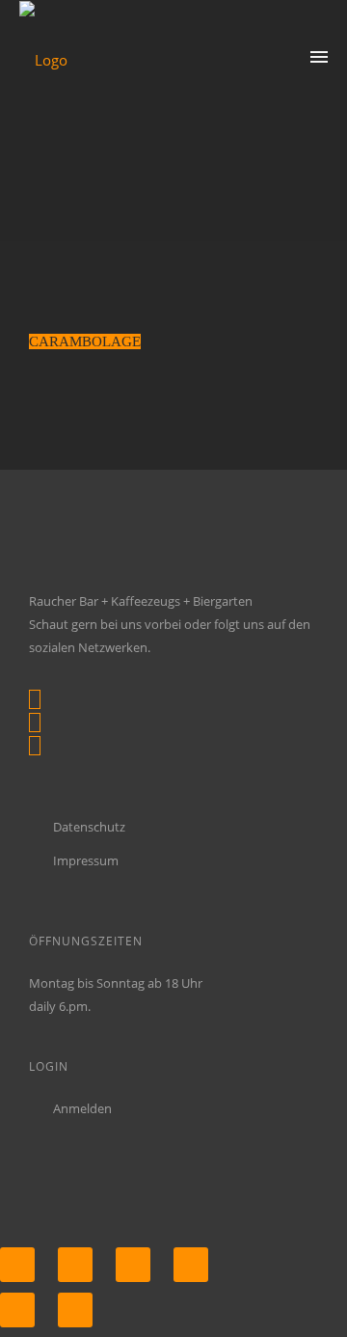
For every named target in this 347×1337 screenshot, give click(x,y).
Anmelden (82, 1108)
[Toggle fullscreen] (133, 1264)
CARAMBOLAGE (85, 341)
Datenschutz (89, 826)
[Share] (75, 1264)
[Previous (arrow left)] (17, 1310)
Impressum (86, 860)
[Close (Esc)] (17, 1264)
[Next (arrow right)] (75, 1310)
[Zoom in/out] (191, 1264)
